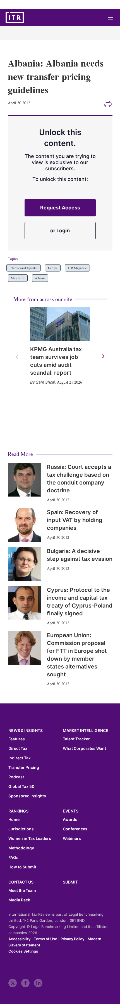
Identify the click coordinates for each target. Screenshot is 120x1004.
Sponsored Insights (27, 796)
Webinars (72, 838)
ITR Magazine (77, 268)
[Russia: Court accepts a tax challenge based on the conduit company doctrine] (24, 480)
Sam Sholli (45, 382)
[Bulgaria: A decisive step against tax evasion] (24, 564)
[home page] (15, 17)
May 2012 (18, 278)
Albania (40, 278)
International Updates (23, 268)
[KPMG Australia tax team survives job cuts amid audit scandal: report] (60, 324)
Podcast (16, 777)
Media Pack (19, 900)
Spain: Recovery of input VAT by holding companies (74, 520)
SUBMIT (70, 882)
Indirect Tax (19, 758)
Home (14, 819)
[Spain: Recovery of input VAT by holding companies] (24, 525)
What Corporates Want (84, 748)
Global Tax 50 (21, 786)
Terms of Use (45, 939)
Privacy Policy (72, 939)
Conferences (75, 829)
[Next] (103, 356)
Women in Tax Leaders (29, 838)
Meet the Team (22, 890)
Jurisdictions (21, 829)
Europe (52, 268)
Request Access (60, 208)
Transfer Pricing (23, 767)
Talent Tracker (76, 739)
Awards (70, 819)
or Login (60, 230)
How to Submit (22, 867)
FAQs (13, 857)
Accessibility (19, 939)
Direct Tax (17, 748)
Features (16, 739)
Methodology (21, 848)
